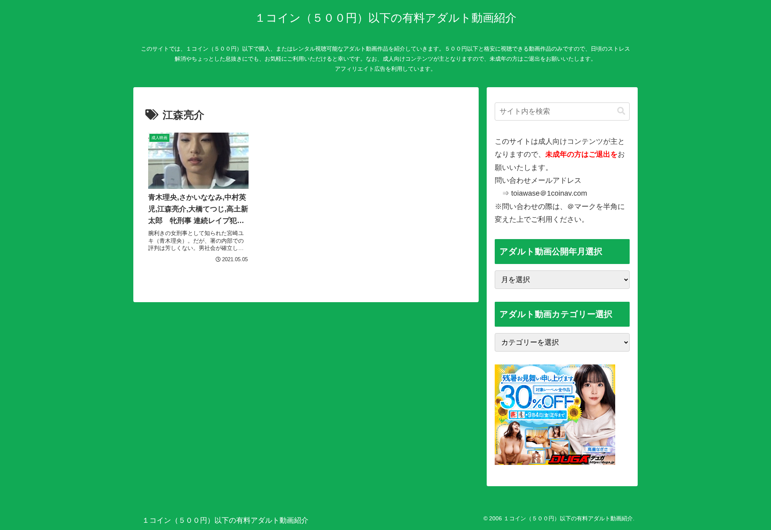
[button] (621, 111)
